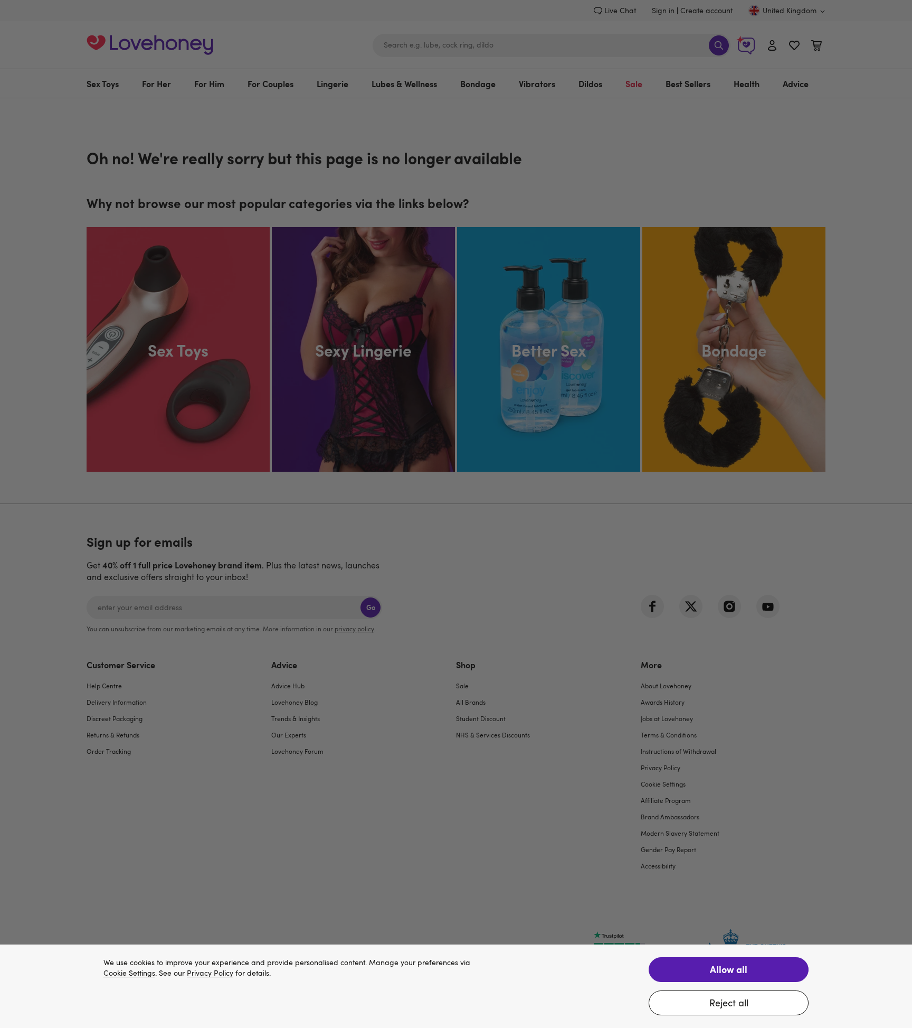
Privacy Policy (210, 973)
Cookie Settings (129, 973)
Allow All (728, 969)
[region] (456, 986)
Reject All (728, 1002)
